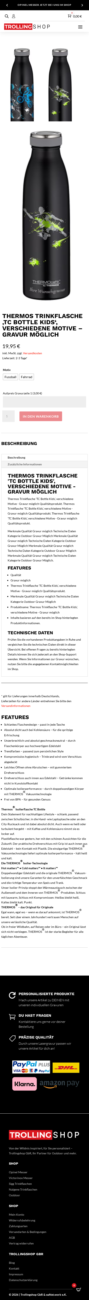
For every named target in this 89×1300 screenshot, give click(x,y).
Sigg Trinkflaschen (20, 1183)
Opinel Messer (18, 1172)
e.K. (64, 1294)
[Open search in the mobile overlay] (6, 16)
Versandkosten (32, 353)
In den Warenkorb (41, 416)
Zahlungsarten (18, 1226)
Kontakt (14, 1268)
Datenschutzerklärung (23, 1280)
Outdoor (14, 1195)
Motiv (7, 370)
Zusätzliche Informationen (25, 464)
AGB (12, 1237)
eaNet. (50, 1294)
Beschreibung (16, 457)
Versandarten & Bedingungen (27, 1232)
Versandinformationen (15, 706)
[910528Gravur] (44, 305)
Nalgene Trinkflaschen (23, 1189)
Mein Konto (16, 1214)
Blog (12, 1262)
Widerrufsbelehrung (22, 1220)
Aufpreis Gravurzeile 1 (22, 393)
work (58, 1294)
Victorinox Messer (21, 1178)
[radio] (10, 377)
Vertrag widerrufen (21, 1243)
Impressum (16, 1274)
